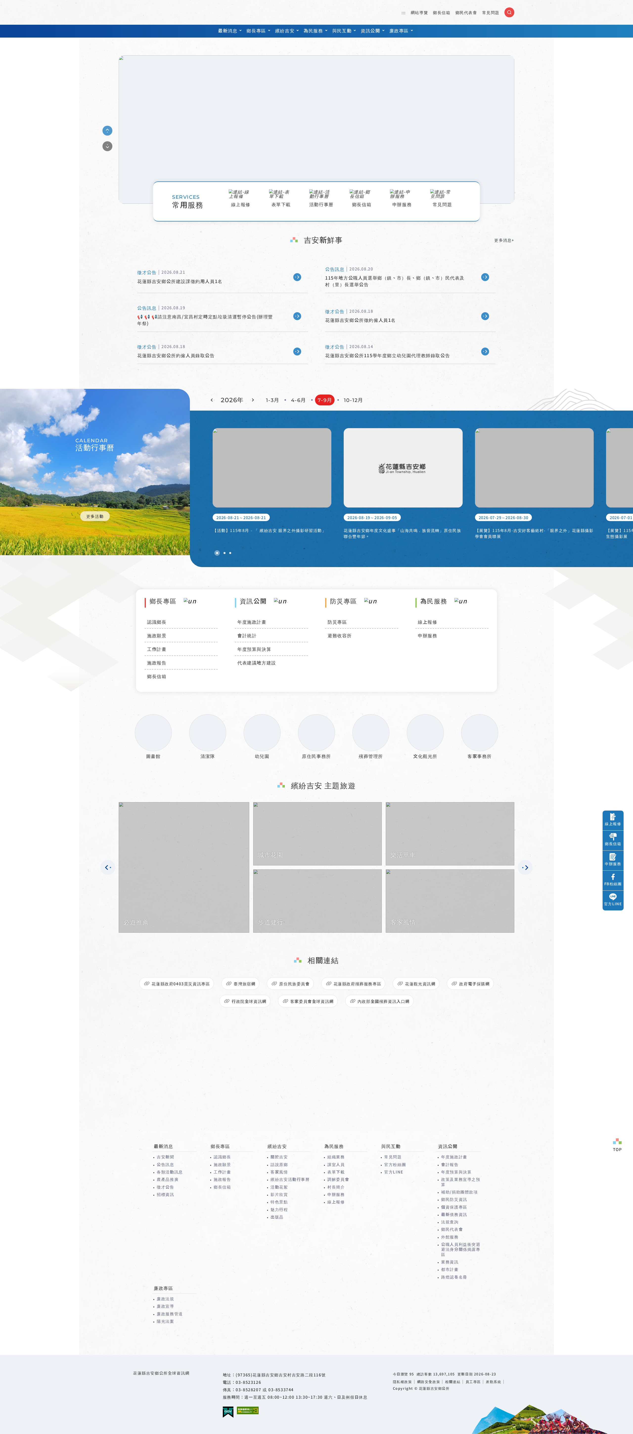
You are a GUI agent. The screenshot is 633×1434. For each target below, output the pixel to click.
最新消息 (227, 30)
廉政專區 (399, 30)
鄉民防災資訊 (454, 1199)
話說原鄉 (279, 1164)
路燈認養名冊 (454, 1276)
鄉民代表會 (466, 12)
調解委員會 (338, 1179)
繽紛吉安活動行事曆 (290, 1179)
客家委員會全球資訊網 (312, 1001)
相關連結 (452, 1382)
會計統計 (247, 635)
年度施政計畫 (252, 621)
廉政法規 (165, 1298)
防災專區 (337, 621)
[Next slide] (107, 146)
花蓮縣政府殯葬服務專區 (358, 984)
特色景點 (279, 1201)
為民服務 (313, 30)
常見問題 (490, 12)
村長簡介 (336, 1186)
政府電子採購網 (474, 984)
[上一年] (212, 400)
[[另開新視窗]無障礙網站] (248, 1410)
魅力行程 (279, 1209)
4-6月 (298, 400)
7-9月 (325, 400)
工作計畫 (156, 649)
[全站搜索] (509, 12)
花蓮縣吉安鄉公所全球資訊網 (147, 12)
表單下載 (336, 1171)
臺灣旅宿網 (244, 984)
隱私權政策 (402, 1382)
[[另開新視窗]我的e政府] (228, 1412)
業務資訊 (449, 1261)
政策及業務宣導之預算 (460, 1182)
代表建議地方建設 (256, 662)
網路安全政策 (428, 1382)
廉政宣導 (165, 1305)
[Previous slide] (107, 131)
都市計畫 (449, 1269)
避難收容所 (340, 635)
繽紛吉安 (284, 30)
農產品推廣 (168, 1179)
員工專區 (473, 1382)
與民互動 (342, 30)
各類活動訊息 (170, 1171)
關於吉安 (279, 1156)
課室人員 (336, 1164)
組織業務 (336, 1156)
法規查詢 (449, 1221)
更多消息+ (504, 240)
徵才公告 (165, 1186)
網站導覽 (419, 12)
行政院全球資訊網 (249, 1001)
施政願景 (156, 635)
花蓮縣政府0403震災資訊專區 (181, 984)
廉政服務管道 (170, 1313)
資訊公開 (370, 30)
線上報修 (427, 621)
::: (404, 12)
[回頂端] (617, 1145)
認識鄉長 (156, 621)
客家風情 (279, 1171)
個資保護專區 (454, 1206)
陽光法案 (165, 1321)
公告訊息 (165, 1164)
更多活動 (95, 516)
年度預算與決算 (254, 649)
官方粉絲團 (395, 1164)
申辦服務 (427, 635)
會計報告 (449, 1164)
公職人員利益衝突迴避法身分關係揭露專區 (460, 1249)
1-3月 (272, 400)
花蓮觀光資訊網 (420, 984)
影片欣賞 (279, 1194)
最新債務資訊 (454, 1214)
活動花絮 (279, 1186)
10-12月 (353, 400)
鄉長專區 (256, 30)
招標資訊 (165, 1194)
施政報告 (156, 662)
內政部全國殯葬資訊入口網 (384, 1001)
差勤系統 (493, 1382)
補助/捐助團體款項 (459, 1191)
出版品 (277, 1216)
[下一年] (252, 400)
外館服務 (449, 1236)
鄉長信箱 (441, 12)
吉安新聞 (165, 1156)
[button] (217, 553)
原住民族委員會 (294, 984)
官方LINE (394, 1171)
